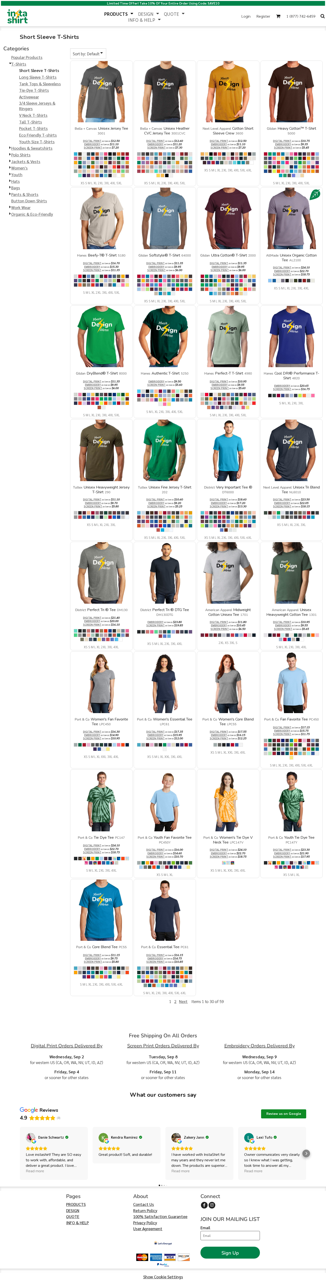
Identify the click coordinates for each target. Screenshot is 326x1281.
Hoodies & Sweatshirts (32, 148)
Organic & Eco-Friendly (32, 214)
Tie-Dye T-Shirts (34, 90)
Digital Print (92, 141)
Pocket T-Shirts (33, 128)
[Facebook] (204, 1205)
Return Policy (145, 1210)
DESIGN (72, 1210)
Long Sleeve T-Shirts (38, 77)
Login (246, 16)
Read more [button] (35, 1171)
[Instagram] (212, 1205)
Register (263, 16)
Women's (19, 167)
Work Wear (21, 207)
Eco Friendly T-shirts (38, 135)
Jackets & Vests (25, 161)
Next (183, 1001)
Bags (15, 187)
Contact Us (143, 1204)
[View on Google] (30, 1137)
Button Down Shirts (29, 200)
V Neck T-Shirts (33, 115)
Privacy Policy (145, 1222)
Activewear (29, 96)
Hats (15, 181)
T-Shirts (18, 64)
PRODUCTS (76, 1204)
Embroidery (92, 144)
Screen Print (93, 147)
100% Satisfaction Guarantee (160, 1216)
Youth (16, 174)
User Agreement (147, 1228)
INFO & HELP (77, 1222)
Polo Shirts (21, 154)
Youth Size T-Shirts (37, 141)
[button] (119, 13)
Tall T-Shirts (30, 121)
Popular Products (26, 57)
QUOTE (72, 1216)
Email (205, 1227)
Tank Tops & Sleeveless (40, 83)
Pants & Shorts (24, 194)
